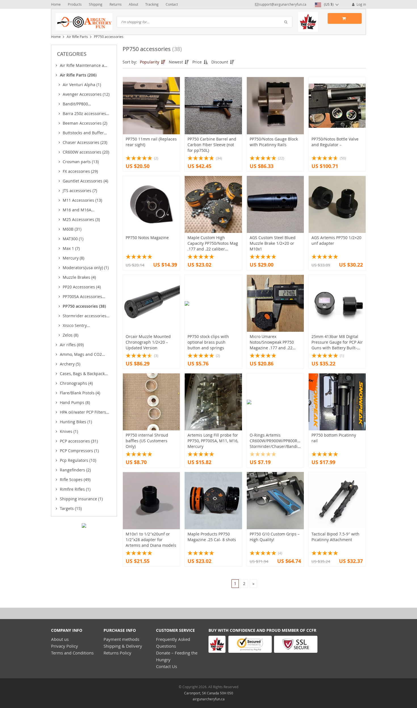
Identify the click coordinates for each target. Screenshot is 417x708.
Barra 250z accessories (84, 114)
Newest (176, 62)
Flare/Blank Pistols (80, 393)
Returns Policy (117, 653)
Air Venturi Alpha (82, 84)
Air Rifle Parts (77, 36)
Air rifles (72, 344)
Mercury (73, 258)
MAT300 (73, 238)
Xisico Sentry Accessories (76, 326)
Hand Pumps (75, 402)
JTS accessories (80, 190)
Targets (71, 508)
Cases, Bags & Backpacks (83, 374)
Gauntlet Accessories (85, 181)
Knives (69, 431)
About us (60, 639)
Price (197, 62)
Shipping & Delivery (123, 646)
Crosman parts (81, 161)
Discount (220, 62)
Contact (172, 4)
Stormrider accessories (84, 316)
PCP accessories (79, 441)
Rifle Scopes (75, 479)
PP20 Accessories (82, 287)
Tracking (152, 4)
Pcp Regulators (78, 460)
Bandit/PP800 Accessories (78, 105)
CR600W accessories (86, 152)
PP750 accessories (84, 306)
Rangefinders (75, 470)
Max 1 (71, 248)
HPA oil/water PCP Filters (83, 413)
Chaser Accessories (85, 142)
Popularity (150, 62)
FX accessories (80, 171)
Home (56, 4)
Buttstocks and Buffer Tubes (83, 133)
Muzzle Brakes (79, 277)
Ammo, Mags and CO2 (81, 355)
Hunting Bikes (76, 421)
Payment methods (121, 639)
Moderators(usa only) (86, 267)
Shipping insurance (81, 498)
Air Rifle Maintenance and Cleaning (84, 66)
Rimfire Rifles (75, 489)
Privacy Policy (64, 646)
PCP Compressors (79, 450)
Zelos (70, 335)
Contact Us (166, 666)
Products (75, 4)
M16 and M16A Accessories (78, 210)
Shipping (95, 4)
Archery (70, 364)
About (133, 4)
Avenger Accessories (86, 94)
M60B (72, 229)
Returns (115, 4)
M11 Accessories (82, 200)
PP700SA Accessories (82, 297)
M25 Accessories (81, 219)
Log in (361, 4)
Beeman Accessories (85, 123)
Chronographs (76, 383)
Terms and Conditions (72, 653)
